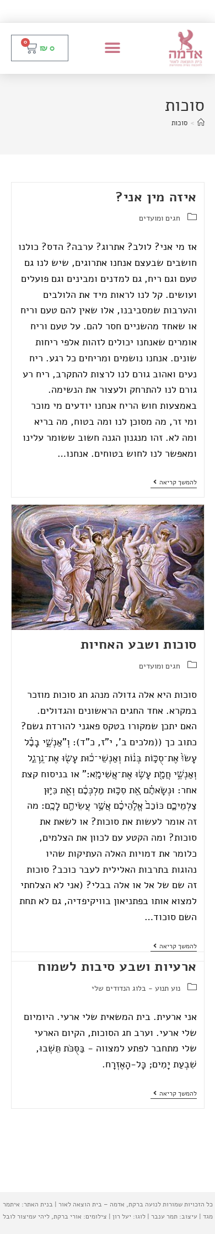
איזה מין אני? (156, 197)
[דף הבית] (201, 123)
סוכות (179, 123)
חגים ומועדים (159, 218)
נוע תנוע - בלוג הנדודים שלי (136, 988)
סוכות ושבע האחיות (138, 644)
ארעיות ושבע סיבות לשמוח (117, 966)
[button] (112, 48)
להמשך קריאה (173, 482)
